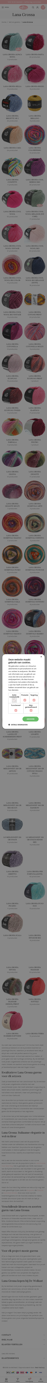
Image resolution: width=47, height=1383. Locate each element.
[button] (18, 725)
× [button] (41, 657)
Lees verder (23, 690)
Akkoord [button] (31, 719)
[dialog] (23, 691)
